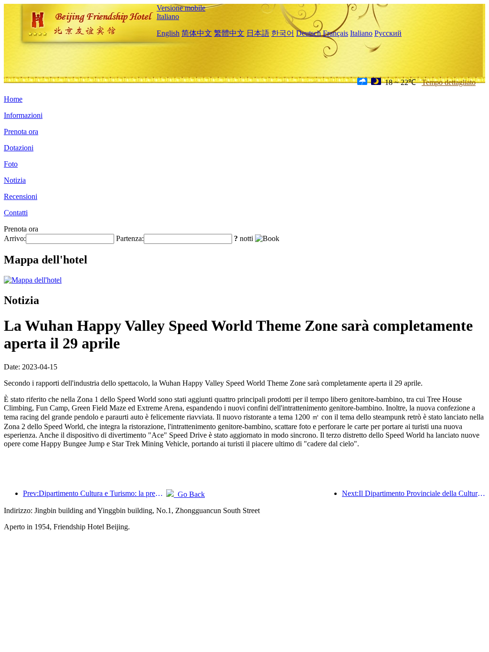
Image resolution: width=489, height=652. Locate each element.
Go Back (189, 494)
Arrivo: (15, 238)
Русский (388, 33)
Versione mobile (181, 8)
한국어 (282, 33)
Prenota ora (21, 131)
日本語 (257, 33)
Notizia (15, 180)
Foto (11, 164)
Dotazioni (18, 148)
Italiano (168, 16)
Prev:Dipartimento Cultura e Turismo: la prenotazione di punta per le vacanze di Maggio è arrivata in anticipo (94, 493)
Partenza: (130, 238)
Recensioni (20, 196)
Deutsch (308, 33)
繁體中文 (229, 33)
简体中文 (196, 33)
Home (13, 99)
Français (335, 33)
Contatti (16, 213)
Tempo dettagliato (449, 82)
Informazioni (23, 115)
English (168, 33)
